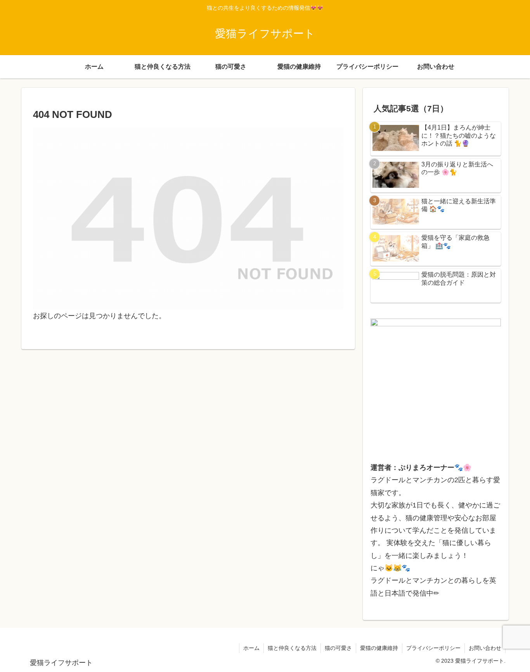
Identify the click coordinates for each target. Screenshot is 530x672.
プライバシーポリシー (433, 648)
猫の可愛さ (338, 648)
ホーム (251, 648)
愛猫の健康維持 (379, 648)
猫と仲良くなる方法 (292, 648)
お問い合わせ (485, 648)
